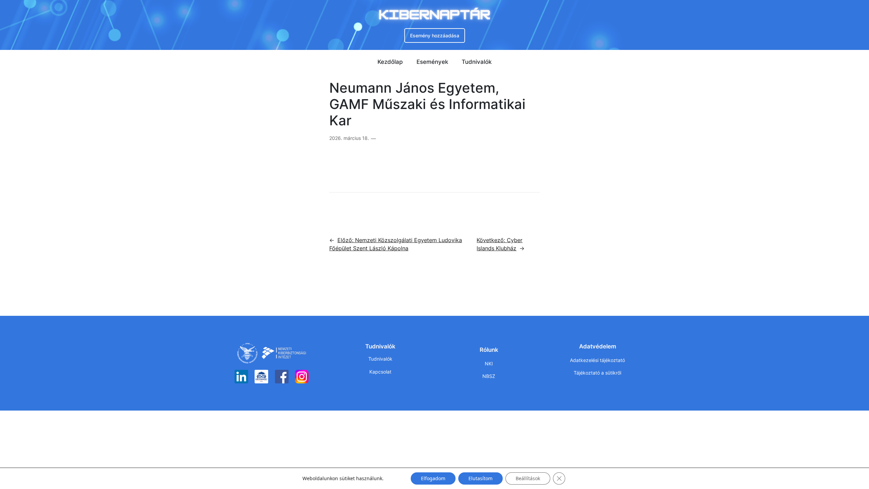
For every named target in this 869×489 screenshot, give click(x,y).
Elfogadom (433, 478)
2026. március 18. (349, 138)
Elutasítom (480, 478)
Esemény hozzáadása (434, 35)
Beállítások (528, 478)
